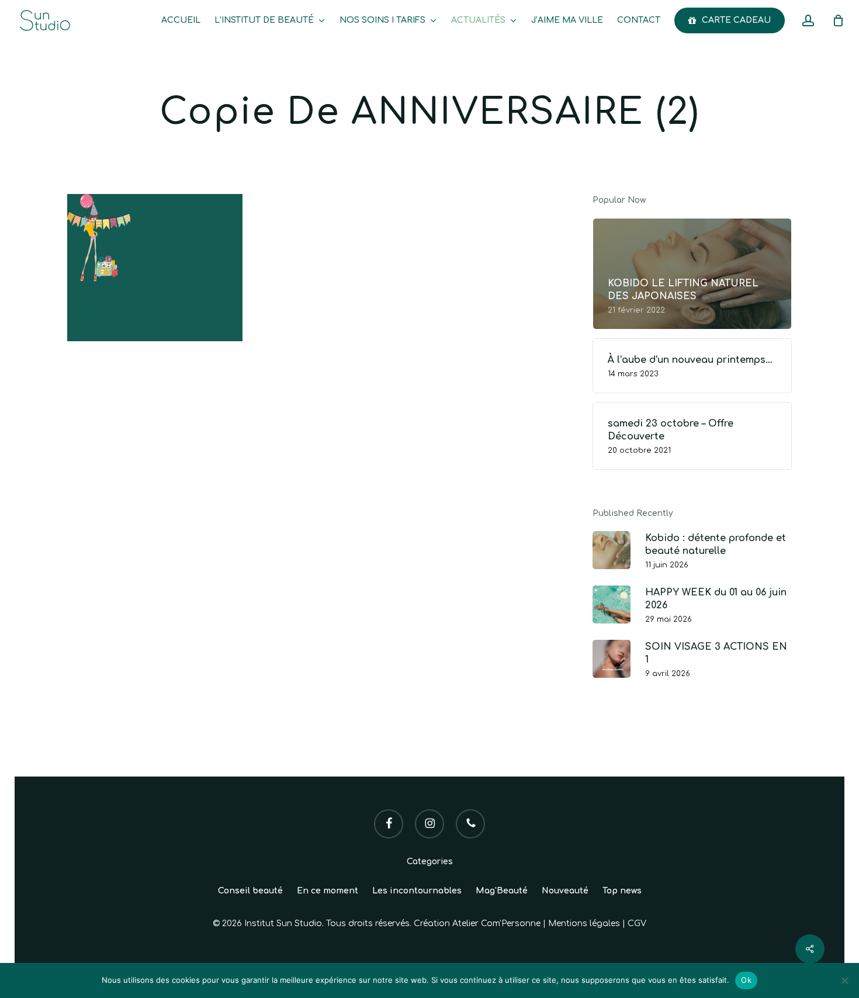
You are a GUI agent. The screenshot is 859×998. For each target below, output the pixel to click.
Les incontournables (417, 890)
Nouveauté (565, 890)
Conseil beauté (250, 890)
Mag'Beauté (502, 890)
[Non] (844, 980)
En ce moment (327, 890)
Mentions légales (584, 923)
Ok (746, 980)
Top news (622, 890)
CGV (637, 923)
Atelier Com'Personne (496, 923)
